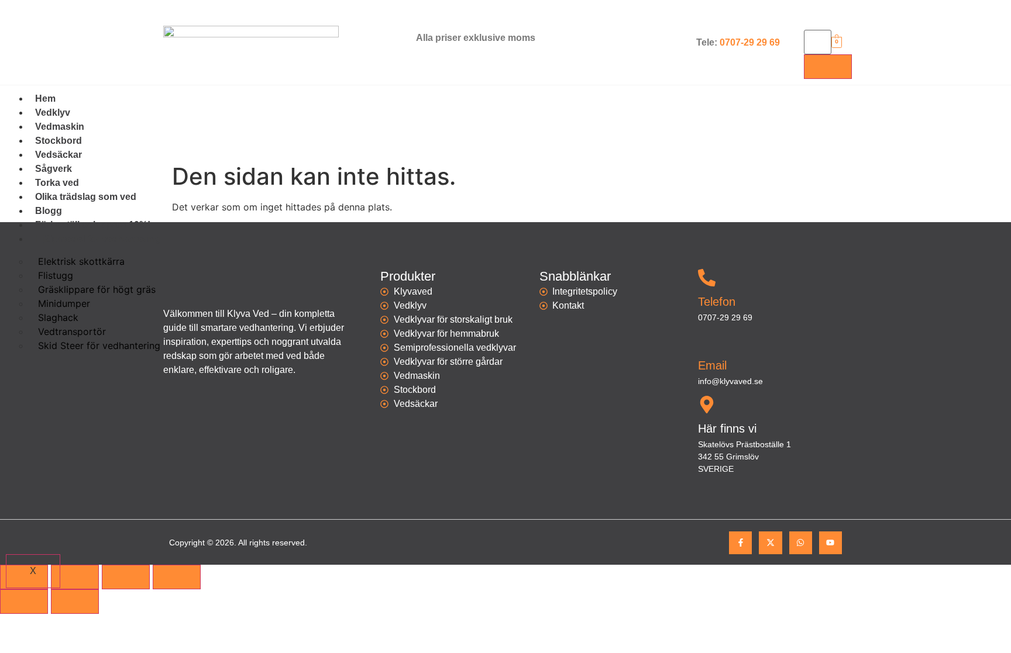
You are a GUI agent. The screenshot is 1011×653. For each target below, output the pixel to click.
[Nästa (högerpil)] (75, 601)
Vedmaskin (59, 127)
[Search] (828, 66)
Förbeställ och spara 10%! (92, 225)
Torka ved (57, 183)
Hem (45, 98)
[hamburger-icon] (981, 107)
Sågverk (53, 169)
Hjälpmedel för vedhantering (98, 239)
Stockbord (58, 141)
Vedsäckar (58, 155)
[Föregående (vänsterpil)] (24, 601)
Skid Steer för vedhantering (99, 345)
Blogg (48, 211)
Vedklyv (52, 113)
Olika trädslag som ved (85, 197)
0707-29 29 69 (750, 42)
